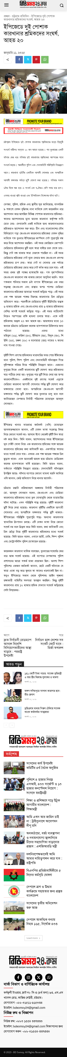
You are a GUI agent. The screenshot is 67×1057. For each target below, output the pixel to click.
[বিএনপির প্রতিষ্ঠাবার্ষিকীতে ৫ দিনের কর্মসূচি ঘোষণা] (14, 875)
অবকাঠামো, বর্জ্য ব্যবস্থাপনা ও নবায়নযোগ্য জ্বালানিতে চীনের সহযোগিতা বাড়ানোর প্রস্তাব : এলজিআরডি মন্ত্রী (43, 840)
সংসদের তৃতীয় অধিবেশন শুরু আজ (41, 905)
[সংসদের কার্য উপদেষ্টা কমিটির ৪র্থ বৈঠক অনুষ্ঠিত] (14, 768)
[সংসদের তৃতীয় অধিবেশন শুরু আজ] (14, 907)
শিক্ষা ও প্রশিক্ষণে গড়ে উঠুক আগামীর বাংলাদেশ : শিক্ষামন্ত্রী (43, 804)
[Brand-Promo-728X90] (33, 415)
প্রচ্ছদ (7, 16)
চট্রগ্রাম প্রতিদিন (20, 16)
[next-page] (12, 725)
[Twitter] (27, 59)
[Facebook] (19, 59)
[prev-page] (6, 725)
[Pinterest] (36, 59)
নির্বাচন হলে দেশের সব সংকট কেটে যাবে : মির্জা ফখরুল (49, 644)
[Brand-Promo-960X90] (33, 121)
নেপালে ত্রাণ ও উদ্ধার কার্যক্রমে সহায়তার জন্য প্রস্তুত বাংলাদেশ (44, 891)
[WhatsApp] (45, 59)
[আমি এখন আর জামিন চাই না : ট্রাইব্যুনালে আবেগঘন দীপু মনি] (14, 821)
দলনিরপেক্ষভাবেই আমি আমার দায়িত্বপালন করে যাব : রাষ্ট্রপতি (44, 858)
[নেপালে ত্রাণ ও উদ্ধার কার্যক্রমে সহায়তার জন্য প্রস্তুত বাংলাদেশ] (14, 891)
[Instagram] (28, 977)
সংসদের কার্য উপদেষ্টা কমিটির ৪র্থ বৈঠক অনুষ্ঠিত (42, 765)
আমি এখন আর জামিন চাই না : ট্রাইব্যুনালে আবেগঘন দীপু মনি (42, 821)
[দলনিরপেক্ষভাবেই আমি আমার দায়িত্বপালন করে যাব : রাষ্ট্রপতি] (14, 858)
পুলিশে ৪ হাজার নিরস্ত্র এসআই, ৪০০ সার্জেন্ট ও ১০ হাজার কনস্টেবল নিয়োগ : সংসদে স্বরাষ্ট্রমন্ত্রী (44, 786)
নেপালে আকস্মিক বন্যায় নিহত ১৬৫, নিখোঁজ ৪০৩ (42, 921)
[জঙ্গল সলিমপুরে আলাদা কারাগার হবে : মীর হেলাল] (13, 695)
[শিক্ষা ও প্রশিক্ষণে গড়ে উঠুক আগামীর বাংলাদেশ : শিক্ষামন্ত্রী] (14, 805)
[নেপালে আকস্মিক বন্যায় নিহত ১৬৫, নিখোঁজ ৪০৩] (14, 924)
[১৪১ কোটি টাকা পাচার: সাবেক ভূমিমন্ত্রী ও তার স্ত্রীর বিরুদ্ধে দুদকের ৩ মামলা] (13, 678)
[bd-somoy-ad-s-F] (33, 130)
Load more (32, 938)
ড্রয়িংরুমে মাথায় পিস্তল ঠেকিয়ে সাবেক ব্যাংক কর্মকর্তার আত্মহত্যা (42, 710)
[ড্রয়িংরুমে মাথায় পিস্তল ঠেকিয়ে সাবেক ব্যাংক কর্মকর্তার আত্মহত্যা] (13, 713)
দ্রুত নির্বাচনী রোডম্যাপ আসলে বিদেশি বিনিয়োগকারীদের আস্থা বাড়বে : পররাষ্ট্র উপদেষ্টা (17, 648)
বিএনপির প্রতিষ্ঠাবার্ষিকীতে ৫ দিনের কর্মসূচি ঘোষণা (43, 872)
